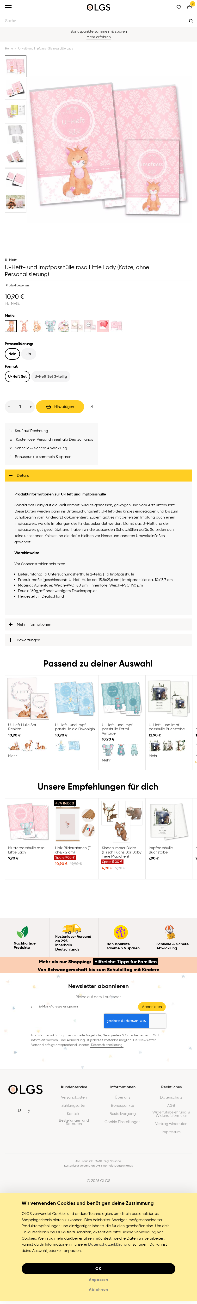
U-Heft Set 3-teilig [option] (51, 376)
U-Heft (11, 259)
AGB (171, 1108)
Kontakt (74, 1116)
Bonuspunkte (122, 1108)
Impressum (171, 1135)
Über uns (122, 1100)
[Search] (190, 20)
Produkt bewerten (17, 285)
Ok (98, 1271)
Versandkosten (74, 1100)
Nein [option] (12, 353)
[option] (11, 326)
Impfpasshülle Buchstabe (169, 824)
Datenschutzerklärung (106, 1048)
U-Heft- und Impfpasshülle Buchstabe (169, 701)
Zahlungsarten (74, 1108)
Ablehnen (98, 1292)
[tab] (98, 478)
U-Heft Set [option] (17, 376)
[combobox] (98, 20)
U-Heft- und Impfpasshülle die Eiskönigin (75, 701)
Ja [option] (28, 353)
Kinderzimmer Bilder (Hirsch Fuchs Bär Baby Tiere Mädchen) (122, 824)
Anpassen (98, 1283)
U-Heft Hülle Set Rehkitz (28, 701)
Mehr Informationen (34, 627)
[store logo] (98, 7)
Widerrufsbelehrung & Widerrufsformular (171, 1117)
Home (9, 48)
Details (23, 478)
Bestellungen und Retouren (74, 1125)
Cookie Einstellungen (123, 1125)
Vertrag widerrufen (171, 1127)
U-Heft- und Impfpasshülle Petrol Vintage (122, 701)
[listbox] (98, 326)
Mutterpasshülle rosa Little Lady (28, 824)
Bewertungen (28, 643)
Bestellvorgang (123, 1116)
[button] (16, 67)
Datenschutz (171, 1100)
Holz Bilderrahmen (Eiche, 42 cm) (75, 824)
